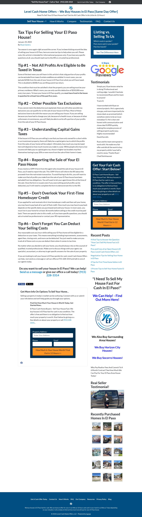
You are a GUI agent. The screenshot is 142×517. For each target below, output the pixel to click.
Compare (71, 21)
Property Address (40, 332)
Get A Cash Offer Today (85, 2)
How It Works (57, 21)
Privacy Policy (101, 499)
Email (56, 340)
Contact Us (109, 21)
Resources (91, 499)
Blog (109, 499)
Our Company (100, 2)
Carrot (88, 514)
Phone (35, 340)
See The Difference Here (107, 52)
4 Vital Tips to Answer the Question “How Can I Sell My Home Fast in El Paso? (105, 242)
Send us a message (31, 272)
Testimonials (86, 21)
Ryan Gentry (25, 45)
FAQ (98, 21)
